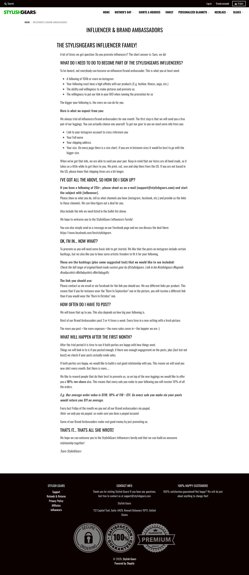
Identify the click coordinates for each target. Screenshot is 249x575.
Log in (209, 3)
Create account (222, 3)
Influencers (56, 510)
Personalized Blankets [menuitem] (192, 12)
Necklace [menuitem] (220, 12)
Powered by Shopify (124, 563)
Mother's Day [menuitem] (123, 12)
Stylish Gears (129, 559)
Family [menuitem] (169, 12)
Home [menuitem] (106, 12)
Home (27, 22)
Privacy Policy (56, 501)
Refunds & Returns (56, 496)
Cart (240, 3)
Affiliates (56, 505)
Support (56, 492)
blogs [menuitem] (237, 12)
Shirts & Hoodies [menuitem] (149, 12)
